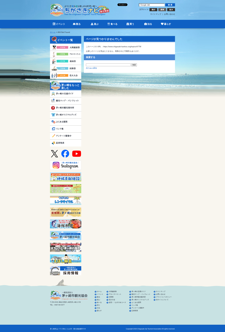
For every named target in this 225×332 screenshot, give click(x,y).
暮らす (167, 24)
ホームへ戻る (91, 68)
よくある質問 (136, 302)
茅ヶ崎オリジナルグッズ (140, 300)
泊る (149, 24)
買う (132, 24)
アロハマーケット (115, 294)
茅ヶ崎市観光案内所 (139, 297)
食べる (114, 24)
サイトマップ (155, 14)
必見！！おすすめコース (117, 302)
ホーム (52, 32)
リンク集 (135, 305)
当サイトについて (162, 300)
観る (78, 24)
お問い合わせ (169, 14)
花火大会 (112, 300)
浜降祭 (111, 297)
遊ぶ (96, 24)
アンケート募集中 (138, 308)
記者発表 (135, 311)
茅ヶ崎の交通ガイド (139, 291)
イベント (60, 24)
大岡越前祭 (113, 291)
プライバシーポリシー (164, 297)
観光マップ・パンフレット (141, 294)
